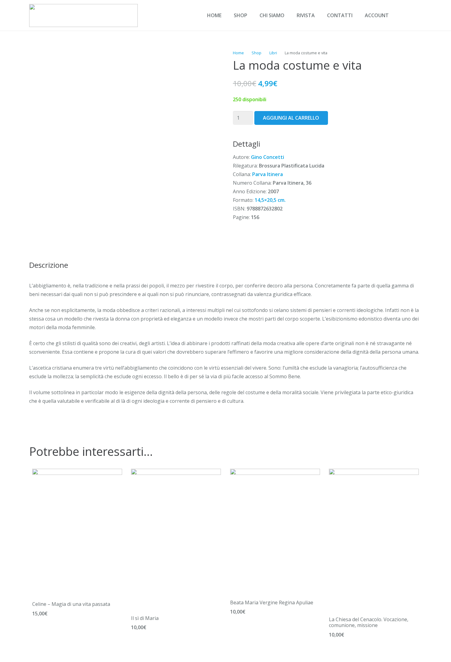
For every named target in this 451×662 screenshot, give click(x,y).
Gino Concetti (267, 157)
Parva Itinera (267, 174)
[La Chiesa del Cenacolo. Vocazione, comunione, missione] (374, 473)
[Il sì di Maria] (176, 473)
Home (238, 53)
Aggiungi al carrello (291, 117)
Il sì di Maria (145, 618)
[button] (401, 15)
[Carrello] (415, 15)
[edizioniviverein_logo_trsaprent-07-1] (83, 15)
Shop (256, 53)
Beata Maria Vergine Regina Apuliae (271, 602)
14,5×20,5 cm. (270, 200)
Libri (273, 53)
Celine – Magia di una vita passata (71, 604)
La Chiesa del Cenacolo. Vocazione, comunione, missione (368, 622)
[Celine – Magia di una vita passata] (77, 473)
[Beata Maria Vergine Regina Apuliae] (275, 473)
